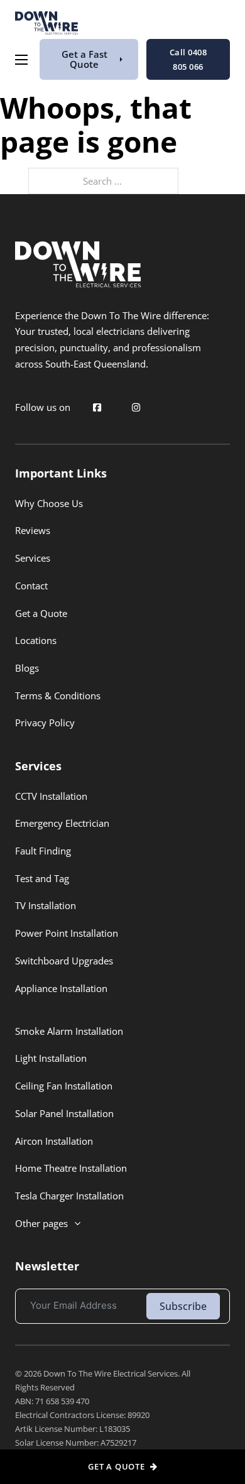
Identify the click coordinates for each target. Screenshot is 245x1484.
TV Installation (45, 905)
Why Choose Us (49, 503)
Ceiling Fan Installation (63, 1085)
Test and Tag (42, 878)
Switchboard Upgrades (64, 960)
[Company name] (46, 25)
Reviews (32, 530)
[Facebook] (97, 408)
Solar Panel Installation (64, 1113)
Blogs (27, 668)
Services (32, 558)
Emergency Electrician (62, 823)
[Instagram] (136, 408)
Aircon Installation (54, 1141)
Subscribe (183, 1306)
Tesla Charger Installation (69, 1195)
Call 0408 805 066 (188, 59)
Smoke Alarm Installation (69, 1031)
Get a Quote (41, 613)
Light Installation (51, 1058)
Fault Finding (43, 850)
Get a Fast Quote (84, 59)
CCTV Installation (51, 796)
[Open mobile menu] (21, 60)
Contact (31, 585)
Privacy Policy (45, 722)
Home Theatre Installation (71, 1168)
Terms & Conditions (58, 695)
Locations (36, 640)
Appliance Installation (61, 988)
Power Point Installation (66, 933)
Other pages (41, 1223)
